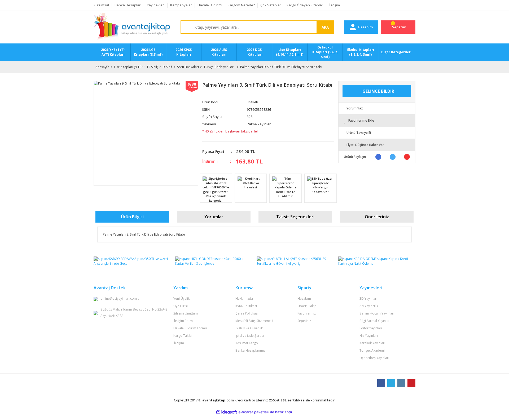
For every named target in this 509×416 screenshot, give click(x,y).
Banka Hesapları (128, 5)
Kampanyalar (181, 5)
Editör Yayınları (370, 328)
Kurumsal (101, 5)
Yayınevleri (156, 5)
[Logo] (132, 27)
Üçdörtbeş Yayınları (374, 358)
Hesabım (304, 298)
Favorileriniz (306, 313)
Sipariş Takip (307, 306)
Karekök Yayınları (372, 343)
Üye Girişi (180, 306)
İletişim (334, 5)
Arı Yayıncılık (368, 306)
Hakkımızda (244, 298)
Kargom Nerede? (241, 5)
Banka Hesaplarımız (250, 350)
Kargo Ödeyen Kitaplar (305, 5)
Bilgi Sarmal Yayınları (374, 320)
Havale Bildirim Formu (190, 328)
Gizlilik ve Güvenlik (249, 328)
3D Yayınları (368, 298)
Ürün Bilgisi (132, 217)
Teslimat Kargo (246, 343)
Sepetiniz (304, 320)
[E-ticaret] (253, 412)
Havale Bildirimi (210, 5)
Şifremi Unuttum (185, 313)
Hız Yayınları (368, 335)
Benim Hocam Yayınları (376, 313)
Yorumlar (213, 217)
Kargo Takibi (182, 335)
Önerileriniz (377, 217)
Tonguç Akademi (372, 350)
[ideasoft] (226, 412)
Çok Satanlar (270, 5)
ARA (325, 27)
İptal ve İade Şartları (250, 335)
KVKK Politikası (246, 306)
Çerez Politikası (246, 313)
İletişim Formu (184, 320)
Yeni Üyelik (181, 298)
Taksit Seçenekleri (295, 217)
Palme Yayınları (259, 124)
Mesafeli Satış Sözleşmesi (254, 320)
